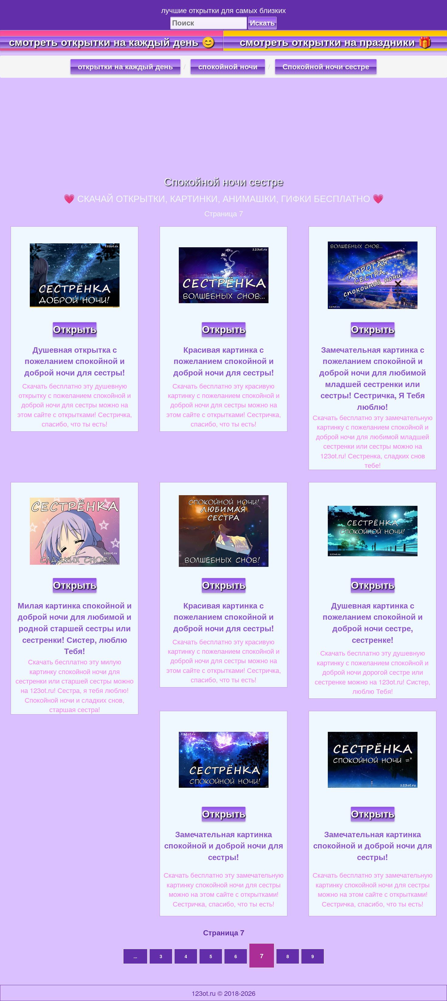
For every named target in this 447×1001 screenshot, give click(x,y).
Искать (262, 23)
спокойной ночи (228, 67)
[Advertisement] (223, 126)
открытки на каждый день (125, 67)
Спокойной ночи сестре (325, 67)
